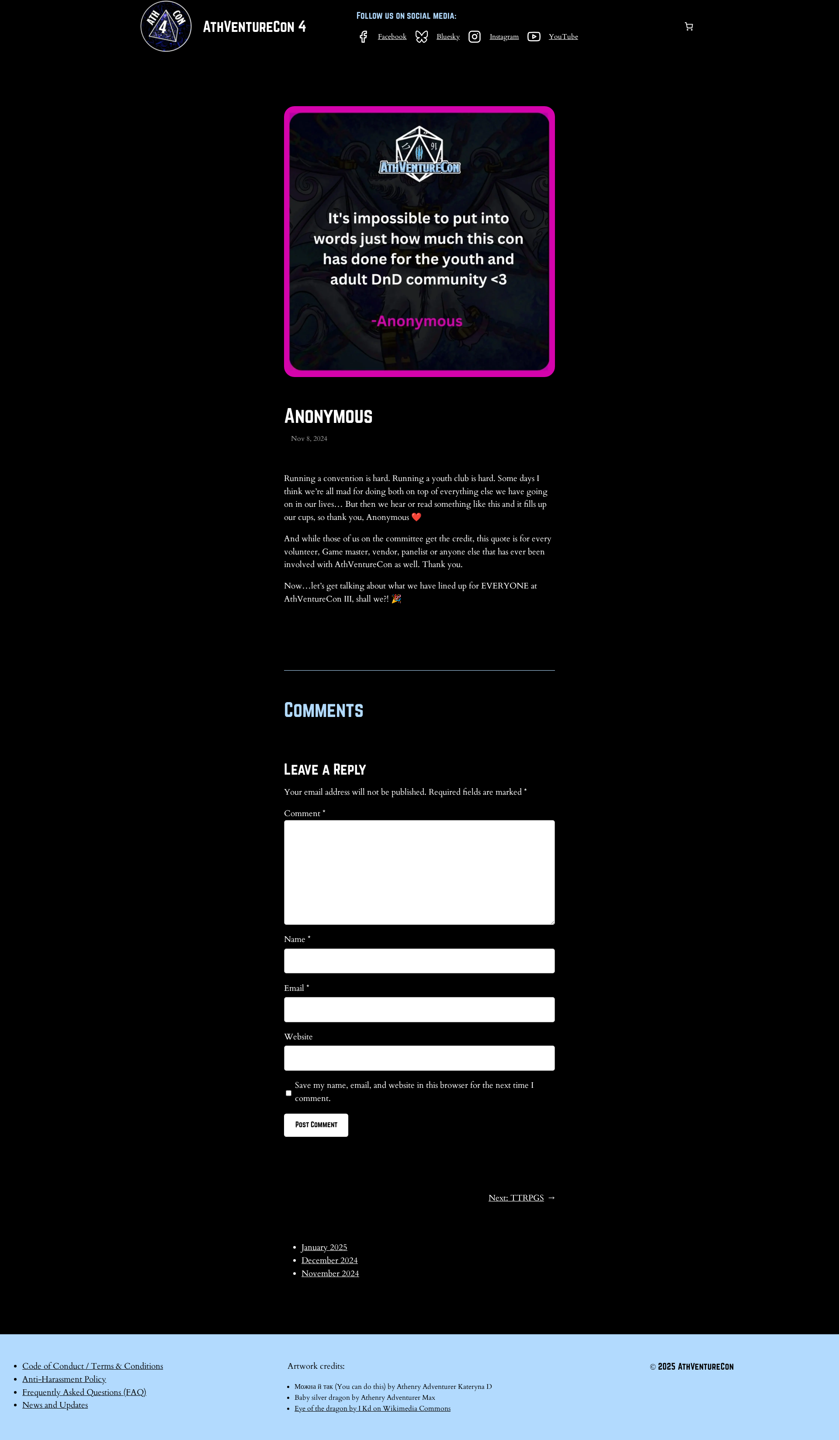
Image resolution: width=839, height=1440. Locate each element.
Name (297, 939)
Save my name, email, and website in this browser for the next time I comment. (414, 1092)
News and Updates (55, 1405)
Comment (305, 813)
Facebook (392, 37)
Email (296, 988)
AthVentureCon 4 (254, 26)
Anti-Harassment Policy (64, 1379)
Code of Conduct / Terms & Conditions (92, 1366)
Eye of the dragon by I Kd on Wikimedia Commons (373, 1408)
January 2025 (324, 1247)
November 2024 (330, 1273)
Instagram (504, 37)
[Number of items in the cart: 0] (688, 26)
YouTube (563, 37)
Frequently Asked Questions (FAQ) (84, 1392)
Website (298, 1036)
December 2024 (330, 1260)
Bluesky (448, 37)
